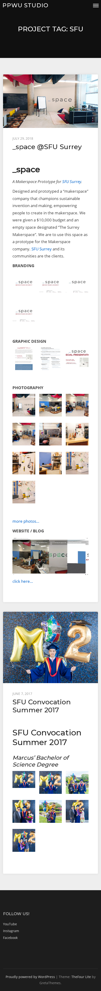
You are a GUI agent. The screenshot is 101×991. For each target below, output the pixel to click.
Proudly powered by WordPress (30, 977)
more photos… (25, 521)
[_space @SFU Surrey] (50, 101)
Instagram (11, 931)
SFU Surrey (71, 181)
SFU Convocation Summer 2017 (41, 706)
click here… (22, 581)
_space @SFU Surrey (47, 147)
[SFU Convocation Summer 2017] (50, 647)
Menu (96, 5)
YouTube (10, 924)
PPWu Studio (25, 5)
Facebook (10, 937)
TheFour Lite (81, 977)
